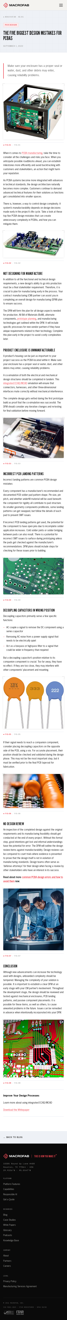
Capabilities (8, 1189)
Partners (7, 1261)
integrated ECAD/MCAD (15, 383)
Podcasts (7, 1235)
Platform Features (11, 1184)
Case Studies (9, 1220)
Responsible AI (10, 1194)
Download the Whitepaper (16, 1110)
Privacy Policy (9, 1281)
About (6, 1256)
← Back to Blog (13, 1137)
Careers (7, 1266)
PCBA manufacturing (32, 153)
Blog (5, 1215)
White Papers (9, 1225)
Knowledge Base (11, 1240)
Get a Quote (8, 1199)
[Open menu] (61, 5)
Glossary (7, 1230)
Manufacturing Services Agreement (20, 1286)
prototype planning (26, 319)
